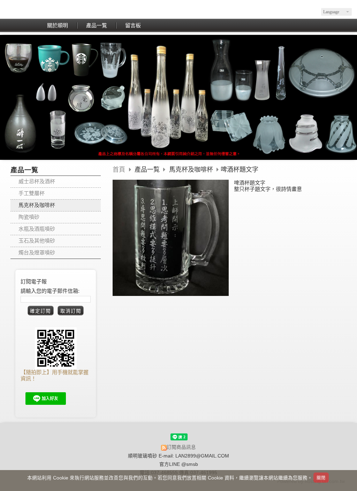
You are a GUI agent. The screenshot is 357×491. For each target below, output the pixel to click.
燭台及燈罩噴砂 (36, 252)
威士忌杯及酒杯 (36, 181)
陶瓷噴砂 (28, 217)
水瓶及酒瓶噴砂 (36, 229)
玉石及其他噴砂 (36, 241)
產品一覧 (148, 169)
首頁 (119, 169)
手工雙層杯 (31, 193)
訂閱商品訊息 (181, 447)
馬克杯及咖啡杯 (36, 205)
